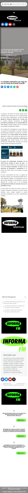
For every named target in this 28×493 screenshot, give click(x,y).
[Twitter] (6, 24)
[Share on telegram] (11, 87)
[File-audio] (26, 110)
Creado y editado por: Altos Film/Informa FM (14, 491)
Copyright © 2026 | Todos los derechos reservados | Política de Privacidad (14, 488)
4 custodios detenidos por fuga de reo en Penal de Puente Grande (14, 302)
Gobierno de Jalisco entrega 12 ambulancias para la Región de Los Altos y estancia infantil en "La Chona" (14, 447)
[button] (14, 12)
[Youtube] (10, 24)
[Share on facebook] (2, 87)
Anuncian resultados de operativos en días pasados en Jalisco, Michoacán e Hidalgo (14, 414)
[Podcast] (23, 110)
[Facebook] (2, 24)
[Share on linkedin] (8, 87)
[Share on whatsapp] (14, 87)
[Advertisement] (14, 250)
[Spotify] (20, 110)
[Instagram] (14, 24)
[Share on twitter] (5, 87)
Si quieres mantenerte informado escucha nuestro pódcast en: (13, 310)
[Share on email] (17, 87)
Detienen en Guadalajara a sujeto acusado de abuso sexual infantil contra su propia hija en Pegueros (14, 430)
